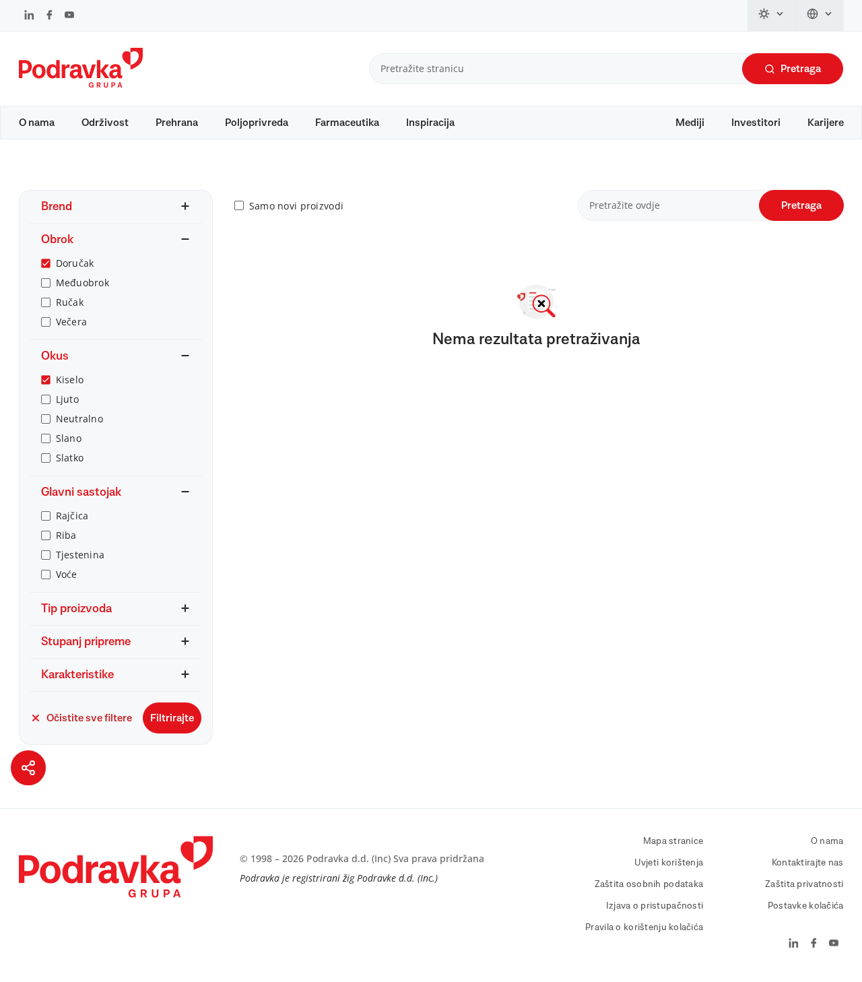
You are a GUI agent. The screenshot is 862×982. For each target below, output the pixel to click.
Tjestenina (80, 554)
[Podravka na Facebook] (49, 16)
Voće (66, 574)
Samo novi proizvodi (296, 205)
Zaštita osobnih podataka (649, 884)
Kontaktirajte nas (808, 863)
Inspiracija (430, 122)
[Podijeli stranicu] (28, 767)
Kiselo (70, 379)
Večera (72, 321)
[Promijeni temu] (772, 15)
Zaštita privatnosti (804, 884)
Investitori (756, 122)
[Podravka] (81, 84)
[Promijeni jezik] (820, 15)
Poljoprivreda (256, 122)
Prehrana (177, 122)
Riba (66, 535)
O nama (37, 122)
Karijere (825, 122)
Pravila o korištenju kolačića (644, 927)
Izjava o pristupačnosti (654, 906)
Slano (68, 438)
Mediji (689, 122)
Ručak (70, 302)
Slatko (70, 457)
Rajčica (72, 515)
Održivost (105, 122)
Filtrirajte (172, 718)
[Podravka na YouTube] (69, 16)
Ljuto (67, 399)
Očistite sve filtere (89, 718)
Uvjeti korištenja (669, 863)
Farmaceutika (347, 122)
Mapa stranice (673, 841)
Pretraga (801, 68)
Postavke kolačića (806, 906)
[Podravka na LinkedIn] (29, 16)
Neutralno (80, 418)
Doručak (75, 263)
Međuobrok (83, 282)
